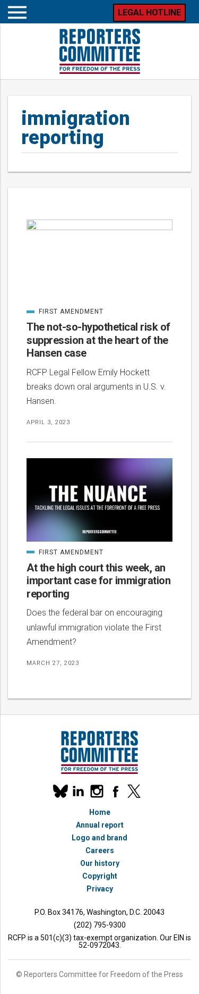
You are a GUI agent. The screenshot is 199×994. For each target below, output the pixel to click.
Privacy (99, 889)
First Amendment (65, 311)
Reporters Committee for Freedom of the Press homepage (99, 51)
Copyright (99, 876)
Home (99, 812)
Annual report (100, 825)
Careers (99, 850)
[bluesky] (59, 791)
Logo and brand (99, 837)
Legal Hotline (149, 12)
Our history (99, 863)
